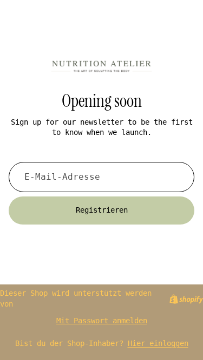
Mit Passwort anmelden (101, 320)
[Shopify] (186, 299)
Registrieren (102, 210)
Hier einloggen (158, 343)
